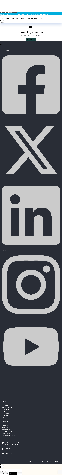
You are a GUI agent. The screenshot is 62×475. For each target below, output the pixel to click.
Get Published (15, 18)
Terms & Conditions (14, 460)
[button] (2, 22)
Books (28, 18)
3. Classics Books (6, 429)
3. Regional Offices (6, 409)
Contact (42, 18)
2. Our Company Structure (8, 407)
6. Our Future (5, 417)
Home (2, 18)
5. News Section (5, 415)
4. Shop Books (5, 411)
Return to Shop (12, 473)
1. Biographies (5, 425)
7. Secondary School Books (8, 435)
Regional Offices (35, 18)
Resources (22, 18)
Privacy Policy (5, 460)
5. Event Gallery (5, 413)
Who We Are (7, 18)
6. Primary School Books (8, 433)
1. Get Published (5, 405)
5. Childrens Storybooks (7, 431)
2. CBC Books (5, 427)
